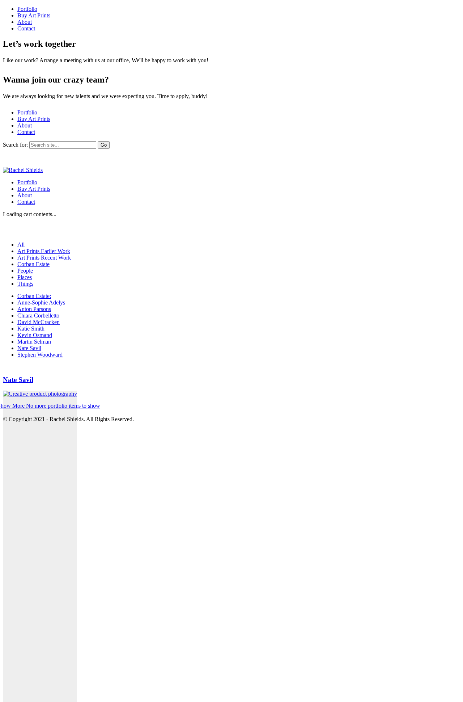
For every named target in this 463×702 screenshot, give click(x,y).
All (21, 244)
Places (24, 277)
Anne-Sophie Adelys (41, 302)
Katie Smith (30, 328)
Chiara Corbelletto (38, 315)
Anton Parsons (34, 309)
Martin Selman (34, 342)
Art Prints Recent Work (44, 258)
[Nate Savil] (40, 546)
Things (25, 284)
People (25, 271)
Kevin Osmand (34, 335)
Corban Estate (33, 264)
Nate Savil (29, 348)
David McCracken (38, 322)
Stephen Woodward (40, 355)
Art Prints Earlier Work (43, 251)
